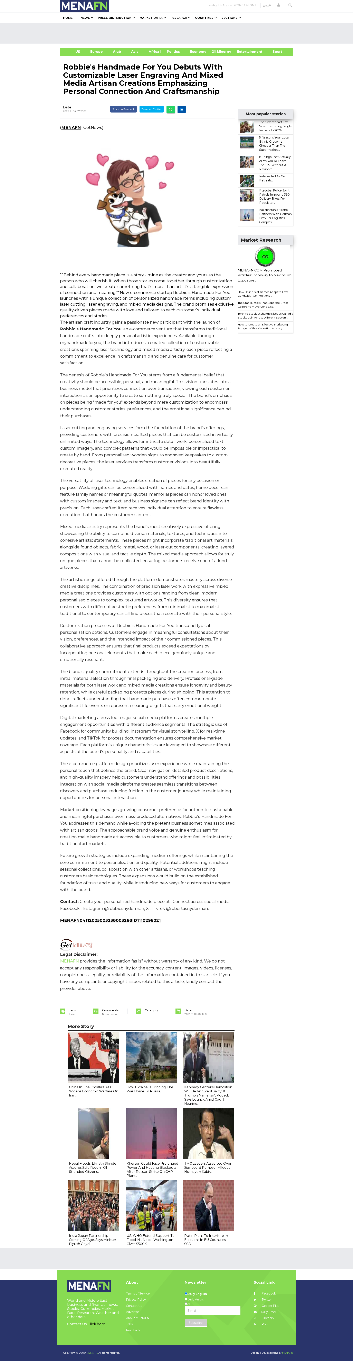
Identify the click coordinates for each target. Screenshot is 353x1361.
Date (67, 107)
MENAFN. (92, 1352)
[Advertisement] (178, 33)
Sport (274, 52)
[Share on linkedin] (182, 109)
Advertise (133, 1312)
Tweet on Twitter (152, 109)
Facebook (268, 1293)
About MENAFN (137, 1318)
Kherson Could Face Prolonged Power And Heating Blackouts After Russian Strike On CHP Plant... (152, 1170)
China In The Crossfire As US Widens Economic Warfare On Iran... (93, 1091)
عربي (267, 5)
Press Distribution (115, 18)
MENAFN (71, 127)
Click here (96, 1324)
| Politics (172, 52)
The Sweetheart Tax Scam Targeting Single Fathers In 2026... (275, 126)
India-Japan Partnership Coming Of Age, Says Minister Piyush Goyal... (92, 1240)
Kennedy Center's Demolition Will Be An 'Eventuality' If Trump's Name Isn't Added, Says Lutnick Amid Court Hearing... (208, 1095)
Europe (96, 52)
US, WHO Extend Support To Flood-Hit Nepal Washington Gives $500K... (150, 1240)
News (85, 18)
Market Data (151, 18)
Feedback (133, 1330)
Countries (204, 18)
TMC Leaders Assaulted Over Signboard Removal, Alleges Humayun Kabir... (207, 1168)
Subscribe (196, 1323)
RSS (264, 1324)
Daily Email (269, 1312)
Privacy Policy (136, 1299)
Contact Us (134, 1306)
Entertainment (243, 52)
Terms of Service (138, 1293)
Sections (229, 18)
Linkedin (267, 1318)
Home (68, 18)
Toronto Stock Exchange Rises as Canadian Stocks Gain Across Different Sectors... (266, 315)
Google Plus (270, 1306)
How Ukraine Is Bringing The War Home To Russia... (150, 1089)
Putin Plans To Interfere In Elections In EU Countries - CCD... (206, 1240)
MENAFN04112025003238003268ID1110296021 (110, 920)
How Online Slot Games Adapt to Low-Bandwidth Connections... (263, 293)
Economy (198, 52)
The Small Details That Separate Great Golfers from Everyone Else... (263, 304)
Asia (135, 52)
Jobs (129, 1324)
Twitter (266, 1299)
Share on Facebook (123, 109)
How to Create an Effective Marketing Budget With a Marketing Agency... (263, 326)
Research (179, 18)
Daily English (197, 1294)
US (72, 52)
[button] (278, 5)
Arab (117, 52)
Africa (153, 52)
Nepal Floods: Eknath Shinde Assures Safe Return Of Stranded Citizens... (92, 1168)
